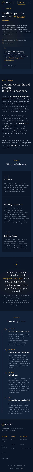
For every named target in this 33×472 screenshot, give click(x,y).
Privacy (17, 468)
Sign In (21, 2)
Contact (13, 448)
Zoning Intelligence (5, 453)
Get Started (23, 439)
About (12, 439)
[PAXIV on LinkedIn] (22, 469)
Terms (11, 468)
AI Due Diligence (4, 446)
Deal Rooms (5, 458)
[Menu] (30, 2)
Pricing (13, 444)
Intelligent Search (4, 440)
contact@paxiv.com (25, 448)
